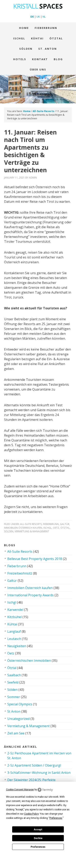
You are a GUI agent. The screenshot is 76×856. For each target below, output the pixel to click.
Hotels (19, 59)
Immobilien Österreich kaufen (23, 527)
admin (33, 177)
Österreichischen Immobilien (29, 660)
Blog (58, 59)
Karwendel (15, 609)
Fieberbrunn (46, 28)
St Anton (13, 711)
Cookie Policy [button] (31, 813)
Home (24, 28)
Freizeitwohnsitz (19, 573)
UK (38, 16)
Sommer (13, 697)
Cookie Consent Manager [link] (20, 789)
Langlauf (14, 631)
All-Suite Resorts (31, 524)
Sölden (25, 48)
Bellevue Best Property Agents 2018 (34, 559)
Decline (38, 838)
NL (44, 16)
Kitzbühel (14, 617)
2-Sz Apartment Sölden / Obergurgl (34, 765)
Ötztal (65, 527)
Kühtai (37, 38)
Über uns (38, 69)
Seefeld (12, 682)
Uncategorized (18, 718)
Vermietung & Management (32, 531)
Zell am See (16, 733)
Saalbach (14, 675)
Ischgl (19, 38)
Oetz (56, 527)
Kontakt (40, 59)
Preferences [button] (55, 818)
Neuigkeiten (16, 646)
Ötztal (56, 38)
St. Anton (47, 48)
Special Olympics (19, 704)
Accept (38, 829)
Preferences (38, 846)
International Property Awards (30, 595)
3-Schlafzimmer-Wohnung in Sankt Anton (39, 772)
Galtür (64, 524)
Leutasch (14, 638)
